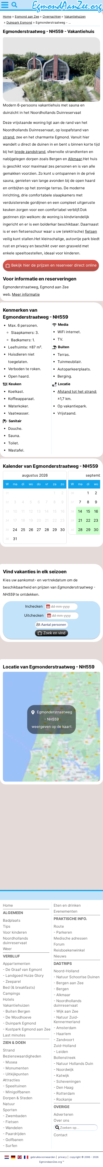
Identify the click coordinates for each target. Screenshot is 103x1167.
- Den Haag (63, 1087)
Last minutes (14, 1035)
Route (59, 926)
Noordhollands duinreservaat (15, 940)
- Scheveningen (67, 1081)
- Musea (10, 1062)
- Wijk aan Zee (66, 1011)
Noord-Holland (66, 971)
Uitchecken (34, 615)
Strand (9, 1050)
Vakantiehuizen (16, 1005)
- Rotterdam (64, 1093)
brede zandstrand (30, 151)
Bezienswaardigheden (22, 1056)
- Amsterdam (65, 1027)
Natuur (9, 1104)
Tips (6, 926)
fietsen (91, 231)
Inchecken (34, 606)
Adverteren (63, 1114)
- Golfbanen (13, 1139)
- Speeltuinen (14, 1086)
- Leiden (61, 1051)
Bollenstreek (64, 1057)
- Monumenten (16, 1068)
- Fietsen (10, 1122)
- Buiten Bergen (16, 1011)
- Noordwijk (64, 1069)
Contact (61, 1135)
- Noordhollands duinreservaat (67, 1003)
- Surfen (10, 1145)
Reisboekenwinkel (69, 950)
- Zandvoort (64, 1039)
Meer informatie (26, 294)
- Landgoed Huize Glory (23, 975)
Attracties (11, 1080)
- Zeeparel (12, 981)
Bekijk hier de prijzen (54, 265)
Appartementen (16, 963)
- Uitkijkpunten (16, 1074)
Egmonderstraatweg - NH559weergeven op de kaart (52, 719)
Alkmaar (75, 159)
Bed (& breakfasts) (19, 987)
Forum (59, 944)
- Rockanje (63, 1099)
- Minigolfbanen (16, 1092)
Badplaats (11, 920)
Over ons (61, 1120)
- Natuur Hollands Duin (73, 1063)
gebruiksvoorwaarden (42, 1157)
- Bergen (61, 989)
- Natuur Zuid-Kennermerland (67, 1019)
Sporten (10, 1110)
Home (8, 905)
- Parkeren (63, 932)
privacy (62, 1157)
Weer (7, 948)
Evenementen (65, 911)
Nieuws (60, 956)
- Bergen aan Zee (69, 983)
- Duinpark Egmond (19, 1023)
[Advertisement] (51, 555)
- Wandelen (13, 1127)
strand (8, 137)
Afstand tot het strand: (77, 391)
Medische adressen (70, 938)
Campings (11, 993)
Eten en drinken (67, 905)
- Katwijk (61, 1075)
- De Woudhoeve (17, 1017)
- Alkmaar (62, 995)
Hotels (8, 999)
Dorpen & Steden (17, 1098)
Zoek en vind (54, 633)
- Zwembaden (15, 1116)
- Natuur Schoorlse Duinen (77, 977)
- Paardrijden (14, 1133)
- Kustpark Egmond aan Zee (27, 1029)
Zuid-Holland (65, 1045)
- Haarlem (62, 1033)
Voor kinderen (15, 932)
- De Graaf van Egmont (22, 969)
